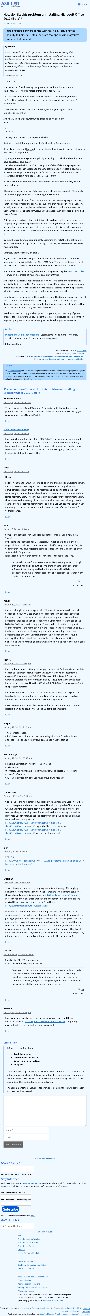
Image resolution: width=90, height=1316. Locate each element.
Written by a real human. (45, 1158)
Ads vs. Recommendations (29, 1284)
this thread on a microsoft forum (61, 895)
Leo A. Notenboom (13, 23)
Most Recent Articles (27, 1246)
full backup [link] (24, 143)
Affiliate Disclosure (26, 1291)
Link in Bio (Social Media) (28, 1253)
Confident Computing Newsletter (32, 1265)
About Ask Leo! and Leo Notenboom (33, 1276)
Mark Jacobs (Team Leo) (16, 429)
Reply (7, 421)
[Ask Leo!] (12, 4)
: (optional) (13, 1192)
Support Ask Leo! (45, 1231)
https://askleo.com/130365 (75, 353)
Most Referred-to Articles (29, 1239)
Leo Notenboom (14, 370)
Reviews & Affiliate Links (53, 1300)
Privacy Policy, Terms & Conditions (32, 1287)
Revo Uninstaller (76, 271)
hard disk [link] (12, 246)
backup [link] (30, 148)
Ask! (20, 1235)
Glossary (21, 1249)
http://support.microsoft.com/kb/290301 (45, 1021)
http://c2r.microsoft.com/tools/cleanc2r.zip (26, 905)
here (79, 261)
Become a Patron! (25, 1261)
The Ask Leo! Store (26, 1268)
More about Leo (34, 379)
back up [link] (43, 203)
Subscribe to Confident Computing (22, 334)
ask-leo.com (81, 351)
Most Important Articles (28, 1242)
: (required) (16, 1199)
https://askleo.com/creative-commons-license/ (59, 1314)
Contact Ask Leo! (25, 1280)
